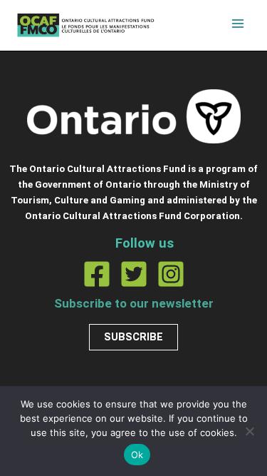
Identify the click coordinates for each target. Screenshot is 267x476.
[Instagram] (171, 274)
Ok (137, 454)
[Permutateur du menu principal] (238, 24)
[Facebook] (97, 274)
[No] (249, 431)
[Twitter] (134, 274)
